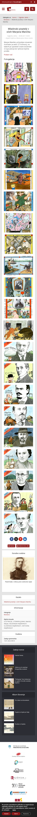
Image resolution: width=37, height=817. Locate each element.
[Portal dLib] (18, 770)
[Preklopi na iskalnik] (32, 9)
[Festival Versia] (9, 659)
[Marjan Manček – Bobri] (18, 480)
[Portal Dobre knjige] (18, 793)
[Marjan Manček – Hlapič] (18, 201)
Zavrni (16, 814)
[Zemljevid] (26, 9)
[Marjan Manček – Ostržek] (18, 137)
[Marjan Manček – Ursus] (18, 330)
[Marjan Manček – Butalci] (18, 502)
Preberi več (8, 55)
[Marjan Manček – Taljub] (18, 459)
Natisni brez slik (23, 546)
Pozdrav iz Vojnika (20, 724)
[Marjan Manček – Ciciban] (18, 373)
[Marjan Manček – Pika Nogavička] (18, 72)
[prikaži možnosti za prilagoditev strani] (31, 2)
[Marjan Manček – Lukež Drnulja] (18, 394)
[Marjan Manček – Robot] (18, 287)
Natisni (12, 546)
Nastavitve (26, 814)
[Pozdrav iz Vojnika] (9, 728)
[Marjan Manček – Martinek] (18, 437)
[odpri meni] (3, 9)
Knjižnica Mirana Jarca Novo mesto (21, 38)
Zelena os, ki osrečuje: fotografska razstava (21, 668)
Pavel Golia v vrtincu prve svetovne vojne (18, 582)
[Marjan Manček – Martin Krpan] (18, 416)
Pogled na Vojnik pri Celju (22, 712)
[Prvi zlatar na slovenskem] (9, 704)
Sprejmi (6, 814)
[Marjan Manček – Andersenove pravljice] (18, 308)
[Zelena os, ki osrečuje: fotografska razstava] (9, 671)
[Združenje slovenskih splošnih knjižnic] (18, 778)
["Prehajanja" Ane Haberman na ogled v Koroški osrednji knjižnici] (9, 683)
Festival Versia (19, 655)
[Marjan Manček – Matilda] (18, 115)
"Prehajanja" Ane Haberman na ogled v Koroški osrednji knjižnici (22, 681)
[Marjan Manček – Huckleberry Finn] (18, 265)
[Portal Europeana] (18, 762)
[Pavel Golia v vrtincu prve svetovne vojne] (18, 568)
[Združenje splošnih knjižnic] (18, 800)
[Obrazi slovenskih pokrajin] (18, 785)
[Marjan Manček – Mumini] (18, 223)
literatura (7, 615)
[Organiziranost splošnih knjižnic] (18, 754)
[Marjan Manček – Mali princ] (18, 180)
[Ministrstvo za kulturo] (18, 747)
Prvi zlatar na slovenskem (22, 700)
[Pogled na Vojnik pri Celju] (9, 716)
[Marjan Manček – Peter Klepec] (18, 351)
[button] (29, 574)
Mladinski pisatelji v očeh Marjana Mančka (17, 602)
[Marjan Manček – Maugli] (18, 158)
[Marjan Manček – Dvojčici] (18, 94)
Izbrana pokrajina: (12, 2)
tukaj (14, 810)
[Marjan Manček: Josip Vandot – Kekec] (18, 523)
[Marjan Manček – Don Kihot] (18, 244)
